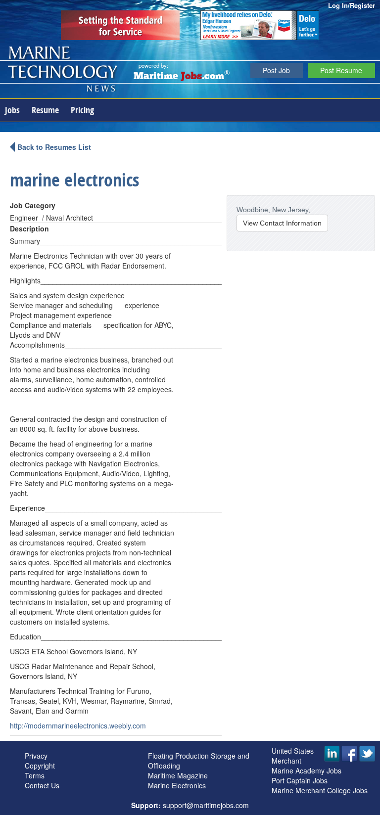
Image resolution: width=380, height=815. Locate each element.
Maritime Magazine (178, 775)
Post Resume (341, 70)
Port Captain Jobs (300, 780)
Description (29, 228)
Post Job (276, 70)
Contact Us (42, 785)
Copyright (40, 765)
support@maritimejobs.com (206, 805)
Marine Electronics (177, 785)
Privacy (36, 756)
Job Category (32, 205)
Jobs (12, 110)
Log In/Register (351, 5)
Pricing (82, 110)
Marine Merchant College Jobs (320, 790)
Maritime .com (182, 77)
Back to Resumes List (54, 147)
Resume (45, 110)
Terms (35, 775)
